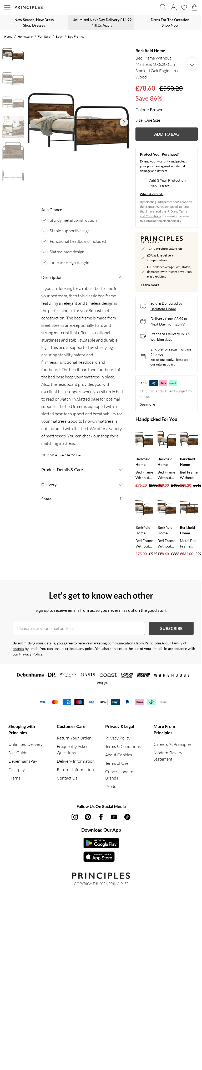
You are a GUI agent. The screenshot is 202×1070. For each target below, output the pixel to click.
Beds (59, 36)
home (8, 36)
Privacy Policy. (31, 654)
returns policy (165, 364)
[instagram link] (75, 817)
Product (112, 786)
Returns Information (75, 769)
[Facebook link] (101, 817)
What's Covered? (151, 194)
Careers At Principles (172, 744)
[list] (78, 122)
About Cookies (118, 754)
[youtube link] (114, 817)
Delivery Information (76, 761)
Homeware (25, 36)
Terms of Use (116, 763)
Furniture (44, 36)
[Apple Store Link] (101, 856)
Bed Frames (76, 36)
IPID (169, 211)
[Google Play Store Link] (101, 843)
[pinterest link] (88, 817)
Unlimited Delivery (25, 744)
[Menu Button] (7, 7)
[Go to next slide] (124, 122)
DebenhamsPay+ (23, 761)
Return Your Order (74, 738)
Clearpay (16, 769)
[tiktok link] (127, 817)
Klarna (14, 778)
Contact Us (67, 778)
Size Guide (17, 752)
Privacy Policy (117, 738)
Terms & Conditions (123, 746)
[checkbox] (166, 183)
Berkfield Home (150, 50)
